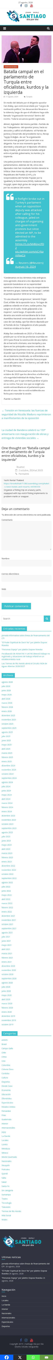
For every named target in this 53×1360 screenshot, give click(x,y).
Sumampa (6, 1194)
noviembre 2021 (9, 920)
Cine (3, 1061)
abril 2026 (6, 698)
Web (4, 589)
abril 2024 (6, 799)
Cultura (5, 1077)
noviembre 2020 (9, 970)
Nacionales (6, 1161)
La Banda (6, 1136)
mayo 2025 (7, 744)
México (5, 1152)
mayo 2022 (7, 895)
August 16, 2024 (25, 266)
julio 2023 (6, 836)
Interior (5, 1123)
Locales (5, 1140)
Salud (4, 1182)
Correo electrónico (10, 573)
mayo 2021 (7, 945)
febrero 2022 (7, 907)
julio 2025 (6, 736)
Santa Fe (5, 1186)
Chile (4, 1052)
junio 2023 (6, 840)
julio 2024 (6, 786)
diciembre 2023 (8, 815)
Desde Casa (7, 1086)
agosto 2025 (7, 732)
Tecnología (6, 1203)
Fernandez (6, 1111)
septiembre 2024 (9, 778)
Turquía (29, 96)
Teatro (5, 1198)
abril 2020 (6, 999)
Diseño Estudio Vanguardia (26, 1346)
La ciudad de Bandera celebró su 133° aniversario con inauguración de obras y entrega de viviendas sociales (25, 434)
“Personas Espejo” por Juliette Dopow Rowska (22, 649)
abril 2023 (6, 849)
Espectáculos (7, 1102)
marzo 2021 (7, 953)
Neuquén (6, 1165)
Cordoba (5, 1073)
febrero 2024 (7, 807)
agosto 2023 (7, 832)
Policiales (6, 1169)
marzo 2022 (7, 903)
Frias (4, 1115)
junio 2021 (6, 941)
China (4, 1056)
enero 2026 (7, 711)
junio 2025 (6, 740)
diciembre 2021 (8, 916)
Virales (4, 1219)
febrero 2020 (7, 1007)
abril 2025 (6, 749)
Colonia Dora (7, 1069)
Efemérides (7, 1098)
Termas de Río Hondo (11, 1211)
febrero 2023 (7, 857)
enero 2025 (7, 761)
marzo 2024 (7, 803)
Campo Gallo (7, 1048)
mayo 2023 (7, 845)
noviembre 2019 (9, 1020)
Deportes (6, 1082)
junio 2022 (6, 891)
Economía (6, 1090)
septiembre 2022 (9, 878)
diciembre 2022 (8, 865)
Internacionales (11, 67)
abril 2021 (6, 949)
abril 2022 (6, 899)
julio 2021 (6, 936)
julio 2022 (6, 886)
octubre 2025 (7, 723)
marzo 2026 (7, 703)
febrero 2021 (7, 957)
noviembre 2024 (9, 769)
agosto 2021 (7, 932)
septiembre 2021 (9, 928)
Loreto (5, 1144)
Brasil (4, 1044)
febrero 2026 (7, 707)
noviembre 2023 (9, 820)
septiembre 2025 (9, 728)
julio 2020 (6, 987)
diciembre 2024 (8, 765)
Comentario (7, 519)
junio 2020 (6, 991)
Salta (4, 1178)
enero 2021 (7, 961)
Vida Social (6, 1215)
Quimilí (5, 1173)
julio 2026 (6, 686)
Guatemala (6, 1119)
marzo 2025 (7, 753)
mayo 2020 (7, 995)
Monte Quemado (9, 1157)
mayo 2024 (7, 794)
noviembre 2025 (9, 719)
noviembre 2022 (9, 870)
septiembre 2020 (9, 978)
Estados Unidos (8, 1107)
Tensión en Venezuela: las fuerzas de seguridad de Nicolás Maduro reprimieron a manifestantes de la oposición (26, 414)
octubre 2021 (7, 924)
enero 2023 (7, 861)
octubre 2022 (7, 874)
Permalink (24, 473)
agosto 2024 (7, 782)
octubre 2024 (7, 774)
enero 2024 (7, 811)
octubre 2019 (7, 1024)
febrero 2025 (7, 757)
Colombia (6, 1065)
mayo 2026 (7, 694)
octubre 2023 (7, 824)
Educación (6, 1094)
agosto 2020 (7, 982)
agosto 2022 (7, 882)
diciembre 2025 (8, 715)
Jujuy (4, 1132)
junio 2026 (6, 690)
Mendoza (6, 1148)
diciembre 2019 (8, 1016)
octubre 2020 (7, 974)
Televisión (6, 1207)
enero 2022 (7, 911)
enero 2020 (7, 1012)
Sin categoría (7, 1190)
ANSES (5, 1040)
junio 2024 (6, 790)
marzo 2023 (7, 853)
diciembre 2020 (8, 966)
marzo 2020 (7, 1003)
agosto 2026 (7, 682)
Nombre (5, 558)
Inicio (4, 1296)
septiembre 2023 (9, 828)
